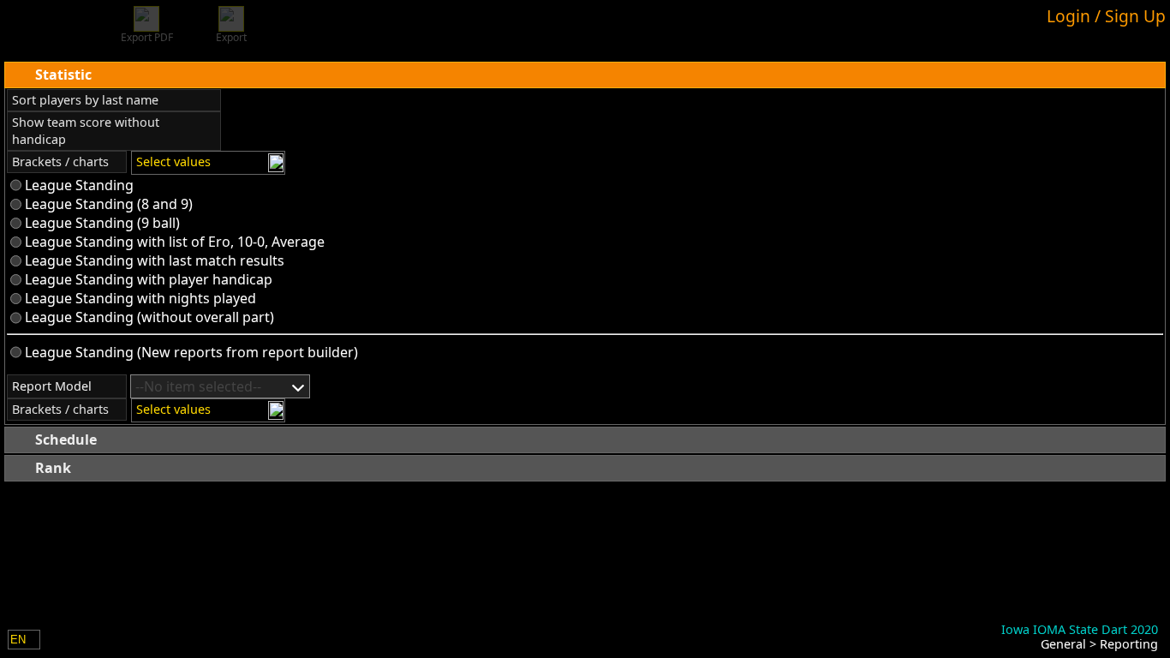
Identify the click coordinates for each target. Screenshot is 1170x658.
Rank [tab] (53, 467)
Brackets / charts (60, 161)
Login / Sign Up (1106, 15)
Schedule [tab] (66, 439)
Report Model (52, 386)
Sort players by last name (85, 100)
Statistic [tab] (63, 74)
